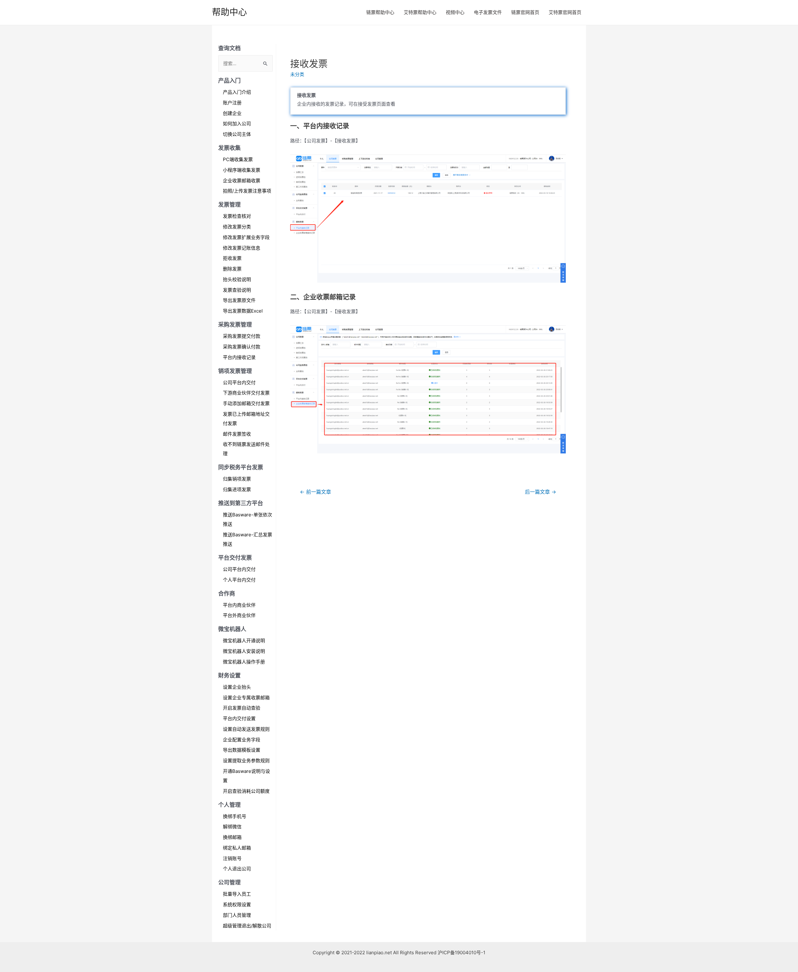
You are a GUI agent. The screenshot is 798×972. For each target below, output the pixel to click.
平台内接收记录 (239, 357)
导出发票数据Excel (243, 311)
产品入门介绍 (237, 92)
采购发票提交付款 (241, 336)
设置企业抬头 (237, 687)
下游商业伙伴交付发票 (246, 393)
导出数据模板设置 (241, 750)
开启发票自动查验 (241, 708)
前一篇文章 (315, 492)
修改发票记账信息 (241, 248)
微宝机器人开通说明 (244, 641)
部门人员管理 (237, 915)
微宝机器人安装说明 (244, 651)
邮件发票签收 (237, 434)
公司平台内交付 (239, 382)
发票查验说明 (237, 290)
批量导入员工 (237, 894)
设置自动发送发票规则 (246, 729)
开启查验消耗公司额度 (246, 791)
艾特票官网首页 (565, 12)
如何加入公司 (237, 124)
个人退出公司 (237, 869)
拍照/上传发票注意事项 (247, 191)
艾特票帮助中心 (420, 12)
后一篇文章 (540, 492)
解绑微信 (232, 827)
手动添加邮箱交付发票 (246, 403)
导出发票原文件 (239, 300)
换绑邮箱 (232, 837)
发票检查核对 (237, 216)
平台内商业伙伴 (239, 605)
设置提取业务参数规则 (246, 761)
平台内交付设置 (239, 718)
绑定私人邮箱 (237, 848)
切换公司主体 (237, 134)
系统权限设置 (237, 904)
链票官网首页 (525, 12)
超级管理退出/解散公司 (247, 926)
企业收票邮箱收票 (241, 181)
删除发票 (232, 269)
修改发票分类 (237, 227)
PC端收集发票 (238, 159)
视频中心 (455, 12)
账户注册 (232, 103)
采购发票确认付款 (241, 347)
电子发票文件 (488, 12)
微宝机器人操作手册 (244, 662)
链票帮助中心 (380, 12)
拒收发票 (232, 258)
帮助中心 (229, 12)
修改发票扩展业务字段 (246, 237)
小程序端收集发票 (241, 170)
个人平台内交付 (239, 580)
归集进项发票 (237, 489)
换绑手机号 (234, 816)
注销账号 (232, 858)
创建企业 (232, 113)
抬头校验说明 (237, 279)
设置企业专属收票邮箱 (246, 698)
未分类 (297, 74)
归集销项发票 (237, 479)
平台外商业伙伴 (239, 615)
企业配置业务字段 (241, 740)
